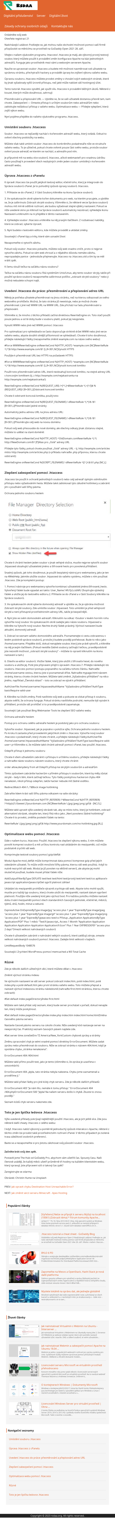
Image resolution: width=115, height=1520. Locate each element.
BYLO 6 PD (47, 1253)
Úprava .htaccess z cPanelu (24, 1448)
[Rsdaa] (21, 5)
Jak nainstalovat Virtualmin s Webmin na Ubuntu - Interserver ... (69, 1328)
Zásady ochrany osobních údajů (26, 26)
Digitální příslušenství (18, 16)
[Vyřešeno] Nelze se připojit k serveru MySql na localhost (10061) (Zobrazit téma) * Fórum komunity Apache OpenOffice (73, 1216)
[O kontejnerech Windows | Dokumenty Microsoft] (24, 1389)
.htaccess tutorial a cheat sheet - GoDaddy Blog (68, 1234)
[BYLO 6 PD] (24, 1257)
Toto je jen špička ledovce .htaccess (29, 1494)
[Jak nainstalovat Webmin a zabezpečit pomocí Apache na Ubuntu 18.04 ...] (24, 1350)
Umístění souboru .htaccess (25, 1439)
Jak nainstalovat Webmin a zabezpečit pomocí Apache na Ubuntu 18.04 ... (73, 1347)
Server (41, 16)
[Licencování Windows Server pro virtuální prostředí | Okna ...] (24, 1408)
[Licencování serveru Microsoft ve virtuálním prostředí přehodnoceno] (24, 1370)
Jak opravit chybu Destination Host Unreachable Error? (43, 1186)
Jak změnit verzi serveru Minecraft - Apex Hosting (39, 1193)
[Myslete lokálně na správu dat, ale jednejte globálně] (24, 1296)
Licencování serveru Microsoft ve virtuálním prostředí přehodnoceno (71, 1367)
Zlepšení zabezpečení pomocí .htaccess (31, 1466)
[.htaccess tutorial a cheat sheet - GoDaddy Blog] (24, 1239)
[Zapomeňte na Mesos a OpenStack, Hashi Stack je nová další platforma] (24, 1276)
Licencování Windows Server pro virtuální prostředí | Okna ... (71, 1405)
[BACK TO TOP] (111, 1516)
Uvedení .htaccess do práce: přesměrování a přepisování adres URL (47, 1457)
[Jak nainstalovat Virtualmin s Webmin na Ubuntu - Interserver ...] (24, 1331)
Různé (12, 1485)
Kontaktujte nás (62, 26)
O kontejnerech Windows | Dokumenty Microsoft (69, 1384)
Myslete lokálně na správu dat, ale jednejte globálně (70, 1291)
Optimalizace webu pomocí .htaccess (30, 1476)
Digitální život (58, 16)
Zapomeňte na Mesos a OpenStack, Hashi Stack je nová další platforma (72, 1273)
